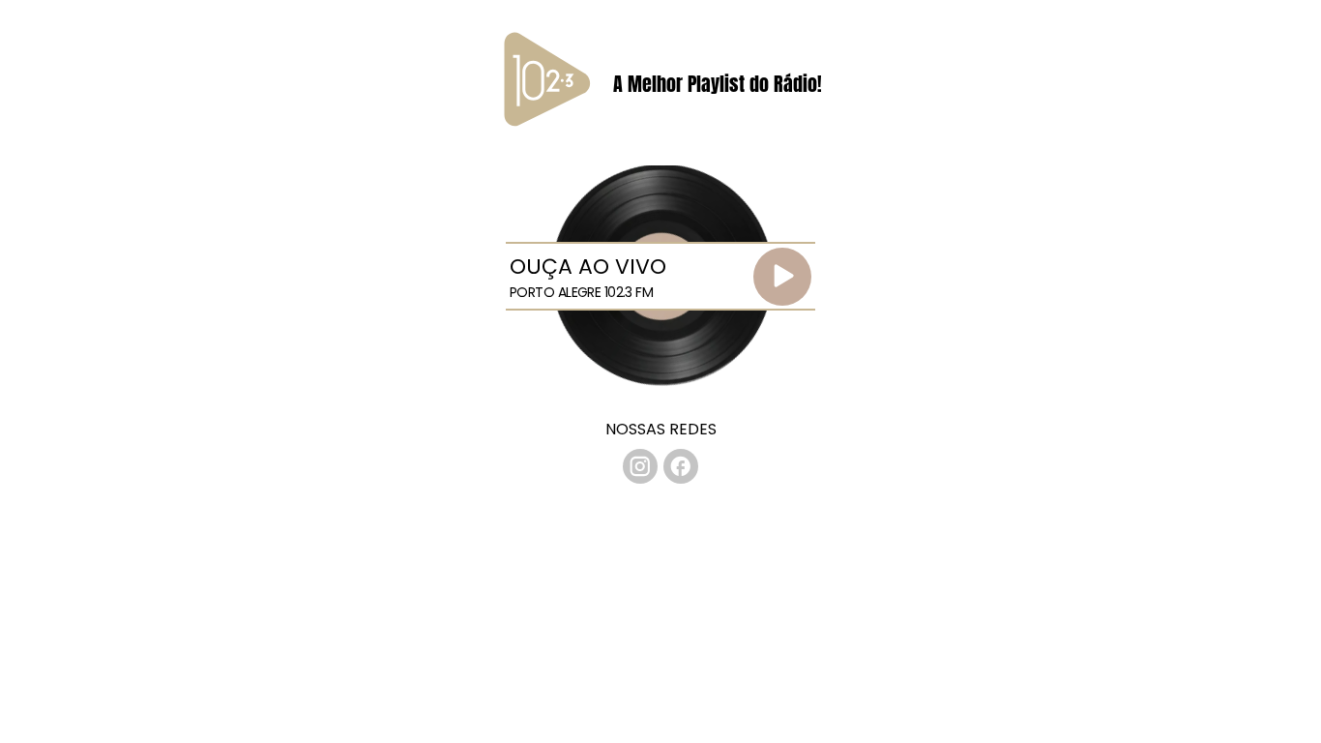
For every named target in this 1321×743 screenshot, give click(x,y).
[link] (640, 466)
